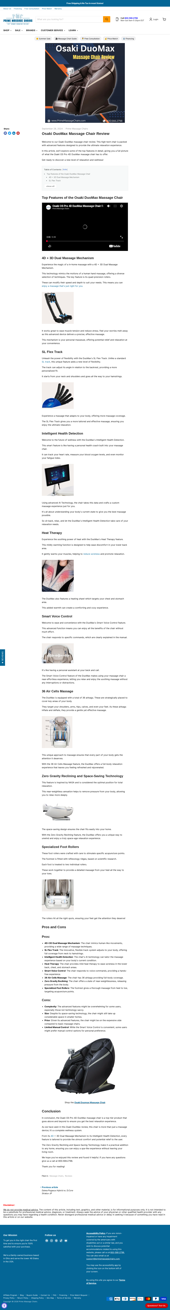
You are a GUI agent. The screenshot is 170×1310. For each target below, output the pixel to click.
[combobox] (69, 19)
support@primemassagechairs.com (103, 1259)
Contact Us (45, 1295)
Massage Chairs (56, 1176)
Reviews (68, 1176)
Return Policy (22, 1298)
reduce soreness (91, 554)
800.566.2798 (131, 18)
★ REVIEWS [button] (2, 657)
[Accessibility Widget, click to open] (4, 1306)
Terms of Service (64, 1298)
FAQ (54, 1295)
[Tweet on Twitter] (9, 133)
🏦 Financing (128, 38)
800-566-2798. (117, 1252)
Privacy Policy (8, 1298)
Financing (18, 9)
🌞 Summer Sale (43, 38)
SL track (46, 361)
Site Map (50, 1298)
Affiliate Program (10, 1295)
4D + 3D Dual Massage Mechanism (64, 177)
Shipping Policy (37, 1298)
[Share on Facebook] (5, 133)
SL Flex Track (55, 180)
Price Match (47, 9)
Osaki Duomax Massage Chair (89, 1102)
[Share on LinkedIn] (13, 133)
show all (50, 186)
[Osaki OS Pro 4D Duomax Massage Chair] (85, 1067)
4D (52, 1136)
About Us (7, 9)
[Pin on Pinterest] (18, 133)
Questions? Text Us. (156, 1306)
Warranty (58, 9)
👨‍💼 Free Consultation (91, 38)
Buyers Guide (32, 1295)
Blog (22, 1295)
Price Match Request (78, 1295)
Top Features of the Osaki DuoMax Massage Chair (68, 174)
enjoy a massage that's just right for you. (62, 286)
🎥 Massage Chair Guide (66, 38)
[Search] (106, 19)
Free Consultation (31, 9)
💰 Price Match (111, 38)
